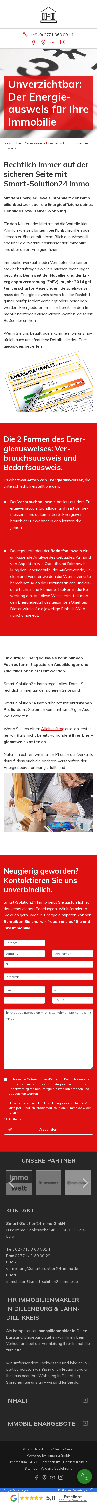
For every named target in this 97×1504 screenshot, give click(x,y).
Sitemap (31, 1468)
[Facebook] (34, 42)
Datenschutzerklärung (42, 1079)
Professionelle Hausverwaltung (47, 143)
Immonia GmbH (59, 1455)
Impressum (18, 1462)
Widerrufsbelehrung (57, 1468)
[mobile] (87, 14)
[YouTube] (53, 42)
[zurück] (11, 1183)
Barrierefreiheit (75, 1462)
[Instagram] (63, 42)
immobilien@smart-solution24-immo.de (42, 1281)
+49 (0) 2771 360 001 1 (52, 34)
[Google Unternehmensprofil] (44, 42)
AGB (33, 1462)
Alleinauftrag (52, 728)
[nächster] (85, 1183)
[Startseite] (49, 14)
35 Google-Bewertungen (73, 1500)
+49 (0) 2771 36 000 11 (84, 1476)
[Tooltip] (91, 1490)
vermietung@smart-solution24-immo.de (42, 1268)
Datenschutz (50, 1462)
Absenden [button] (48, 1129)
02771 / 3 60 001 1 (32, 1249)
